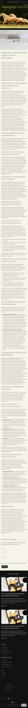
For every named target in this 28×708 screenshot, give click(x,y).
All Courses (3, 660)
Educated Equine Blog (6, 662)
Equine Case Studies (5, 664)
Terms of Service (14, 544)
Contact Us (3, 675)
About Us (3, 673)
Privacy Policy (4, 544)
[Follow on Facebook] (2, 698)
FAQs (2, 677)
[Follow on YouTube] (8, 698)
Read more (3, 605)
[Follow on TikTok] (12, 698)
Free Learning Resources (7, 666)
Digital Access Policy (6, 651)
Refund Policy (4, 649)
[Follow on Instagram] (5, 698)
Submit (4, 566)
